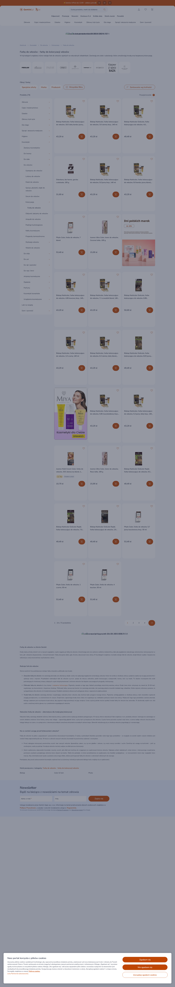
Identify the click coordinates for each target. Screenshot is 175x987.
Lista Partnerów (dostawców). (18, 974)
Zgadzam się (145, 959)
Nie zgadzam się (145, 967)
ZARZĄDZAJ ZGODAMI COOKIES (145, 975)
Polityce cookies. (34, 971)
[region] (87, 968)
